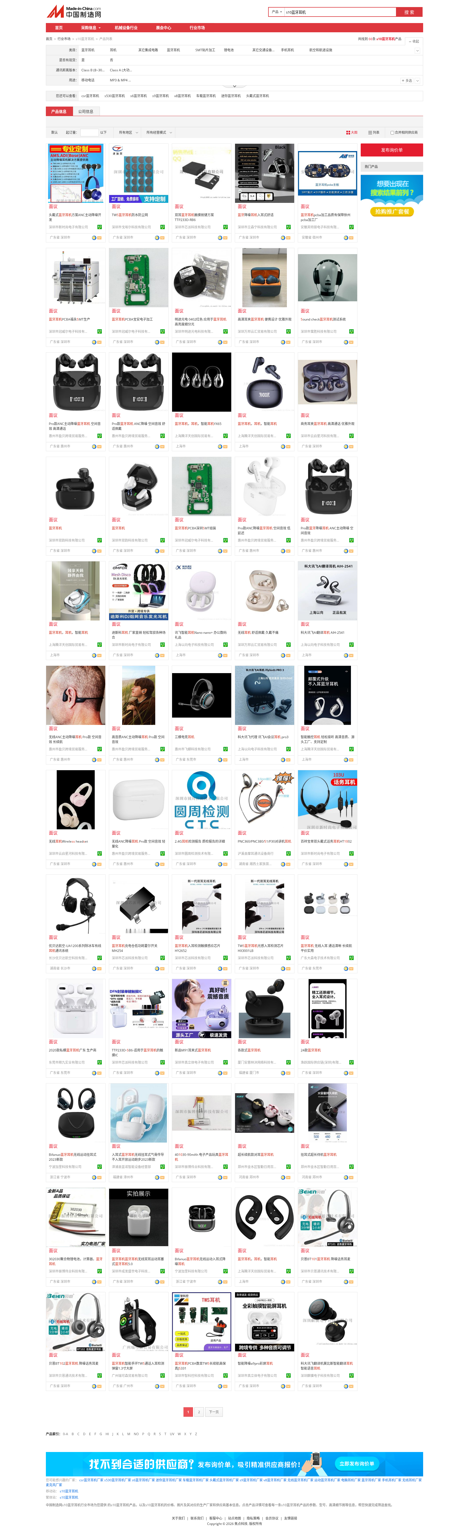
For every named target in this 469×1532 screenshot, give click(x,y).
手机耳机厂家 (391, 1480)
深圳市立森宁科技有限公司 (257, 227)
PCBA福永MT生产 (69, 319)
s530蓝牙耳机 (114, 96)
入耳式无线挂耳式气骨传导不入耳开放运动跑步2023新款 (138, 1157)
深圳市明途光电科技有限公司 (195, 331)
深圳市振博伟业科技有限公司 (195, 1167)
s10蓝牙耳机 (69, 1491)
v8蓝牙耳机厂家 (275, 1480)
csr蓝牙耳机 (90, 96)
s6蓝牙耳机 (138, 96)
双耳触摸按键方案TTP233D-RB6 (194, 217)
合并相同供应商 (406, 132)
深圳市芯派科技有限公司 (193, 227)
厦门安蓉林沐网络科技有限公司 (258, 1062)
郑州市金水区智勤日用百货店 (258, 1167)
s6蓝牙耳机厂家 (143, 1480)
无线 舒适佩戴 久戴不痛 (258, 632)
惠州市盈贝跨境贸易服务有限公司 (69, 436)
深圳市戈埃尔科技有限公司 (131, 227)
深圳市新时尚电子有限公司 (68, 227)
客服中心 (215, 1518)
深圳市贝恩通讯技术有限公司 (321, 1271)
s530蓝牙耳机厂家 (117, 1480)
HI (107, 1434)
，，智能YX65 (198, 423)
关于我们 (178, 1518)
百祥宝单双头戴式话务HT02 (326, 841)
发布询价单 (392, 150)
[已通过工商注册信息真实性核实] (99, 227)
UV (172, 1434)
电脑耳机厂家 (351, 1480)
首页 (59, 27)
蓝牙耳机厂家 (371, 1480)
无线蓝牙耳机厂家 (300, 1480)
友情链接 (290, 1518)
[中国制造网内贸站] (74, 11)
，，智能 (257, 423)
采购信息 (88, 27)
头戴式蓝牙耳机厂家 (224, 1480)
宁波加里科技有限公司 (65, 1167)
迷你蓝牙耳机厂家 (169, 1480)
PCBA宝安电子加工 (132, 319)
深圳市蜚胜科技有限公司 (319, 331)
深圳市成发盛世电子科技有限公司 (132, 1271)
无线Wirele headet (68, 841)
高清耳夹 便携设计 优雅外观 (264, 319)
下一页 (214, 1412)
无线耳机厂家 (412, 1480)
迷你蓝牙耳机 (231, 96)
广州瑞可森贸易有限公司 (130, 1375)
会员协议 (271, 1518)
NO (136, 1434)
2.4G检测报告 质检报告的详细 (200, 841)
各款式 (249, 1050)
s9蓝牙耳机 (160, 96)
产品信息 (58, 111)
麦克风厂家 (54, 1485)
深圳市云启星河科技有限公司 (321, 436)
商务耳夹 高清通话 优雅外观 (327, 423)
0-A (65, 1434)
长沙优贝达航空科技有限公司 (69, 958)
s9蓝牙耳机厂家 (251, 1480)
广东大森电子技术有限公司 (320, 958)
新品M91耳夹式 (193, 1050)
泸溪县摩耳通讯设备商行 (256, 853)
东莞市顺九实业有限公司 (67, 1062)
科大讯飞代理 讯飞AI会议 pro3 (263, 737)
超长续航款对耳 (256, 1154)
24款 (311, 1050)
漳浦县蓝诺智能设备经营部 (131, 1167)
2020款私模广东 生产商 (72, 1050)
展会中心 (163, 27)
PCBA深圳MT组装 (195, 528)
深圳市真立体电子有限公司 (194, 1062)
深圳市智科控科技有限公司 (194, 1375)
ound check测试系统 (323, 319)
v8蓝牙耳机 (182, 96)
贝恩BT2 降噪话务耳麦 (74, 1363)
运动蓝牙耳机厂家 (327, 1480)
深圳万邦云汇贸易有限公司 (257, 331)
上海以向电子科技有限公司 (194, 644)
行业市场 (197, 27)
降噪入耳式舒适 (256, 215)
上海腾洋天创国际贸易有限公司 (195, 436)
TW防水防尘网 (130, 215)
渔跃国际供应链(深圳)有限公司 (321, 1062)
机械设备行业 (126, 27)
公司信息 (85, 111)
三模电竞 (184, 737)
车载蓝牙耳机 (206, 96)
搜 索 (409, 12)
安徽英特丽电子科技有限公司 (321, 227)
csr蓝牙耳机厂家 (91, 1480)
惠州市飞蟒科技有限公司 (193, 749)
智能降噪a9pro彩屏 (255, 1363)
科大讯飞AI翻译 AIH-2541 (323, 632)
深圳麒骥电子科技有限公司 (320, 1375)
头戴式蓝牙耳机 (257, 96)
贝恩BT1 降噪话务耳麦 (325, 1259)
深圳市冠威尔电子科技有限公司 (69, 331)
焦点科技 (241, 1523)
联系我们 (197, 1518)
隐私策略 (253, 1518)
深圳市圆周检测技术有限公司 (195, 853)
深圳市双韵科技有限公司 (67, 540)
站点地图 (234, 1518)
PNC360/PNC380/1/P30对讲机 (264, 841)
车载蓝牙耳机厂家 (196, 1480)
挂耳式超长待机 (319, 1154)
